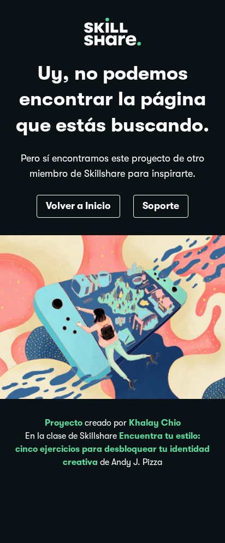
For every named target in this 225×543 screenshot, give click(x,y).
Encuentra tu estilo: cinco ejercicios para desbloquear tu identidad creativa (112, 449)
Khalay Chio (155, 423)
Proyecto (63, 423)
